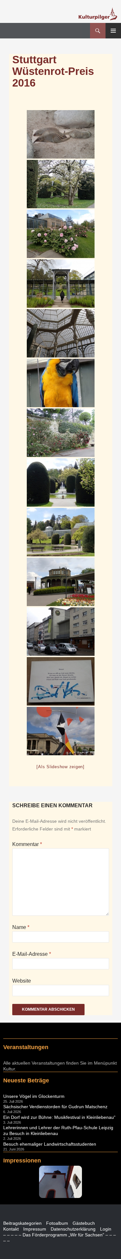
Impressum (34, 1229)
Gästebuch (84, 1223)
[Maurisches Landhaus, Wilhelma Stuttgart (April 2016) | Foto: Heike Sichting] (61, 283)
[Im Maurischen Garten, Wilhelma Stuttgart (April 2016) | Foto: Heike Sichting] (61, 482)
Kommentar (27, 844)
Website (21, 981)
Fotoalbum (57, 1223)
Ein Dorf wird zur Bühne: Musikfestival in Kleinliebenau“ (59, 1117)
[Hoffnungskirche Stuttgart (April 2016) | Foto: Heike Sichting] (61, 631)
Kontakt (11, 1229)
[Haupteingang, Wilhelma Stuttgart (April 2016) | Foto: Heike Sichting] (61, 582)
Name (20, 927)
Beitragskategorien (22, 1223)
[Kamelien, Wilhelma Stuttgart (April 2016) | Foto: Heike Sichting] (61, 432)
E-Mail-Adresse (31, 954)
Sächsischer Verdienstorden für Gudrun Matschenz (55, 1106)
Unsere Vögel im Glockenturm (34, 1096)
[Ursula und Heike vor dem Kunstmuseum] (61, 731)
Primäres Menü (113, 30)
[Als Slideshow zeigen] (60, 766)
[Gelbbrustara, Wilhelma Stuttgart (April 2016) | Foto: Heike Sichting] (61, 383)
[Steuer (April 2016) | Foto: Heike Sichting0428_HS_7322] (61, 681)
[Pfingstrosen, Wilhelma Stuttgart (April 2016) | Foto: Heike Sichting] (61, 234)
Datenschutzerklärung (73, 1229)
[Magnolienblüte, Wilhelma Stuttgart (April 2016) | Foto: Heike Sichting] (61, 184)
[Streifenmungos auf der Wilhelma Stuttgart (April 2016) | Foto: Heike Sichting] (61, 134)
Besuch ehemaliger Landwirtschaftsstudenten (49, 1144)
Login (105, 1229)
